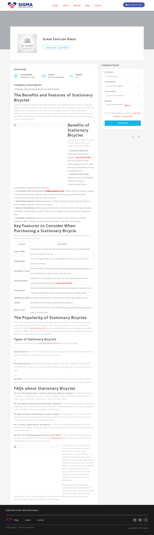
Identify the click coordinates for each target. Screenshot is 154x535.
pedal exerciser (57, 438)
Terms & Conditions (26, 527)
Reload (128, 105)
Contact (97, 5)
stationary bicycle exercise (49, 343)
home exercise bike (37, 328)
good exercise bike (64, 283)
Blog (88, 5)
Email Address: (110, 82)
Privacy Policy (127, 116)
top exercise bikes (83, 157)
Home (55, 5)
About (65, 5)
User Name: (109, 72)
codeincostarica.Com (54, 191)
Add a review (51, 48)
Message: (108, 101)
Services (77, 5)
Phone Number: (110, 91)
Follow (65, 48)
